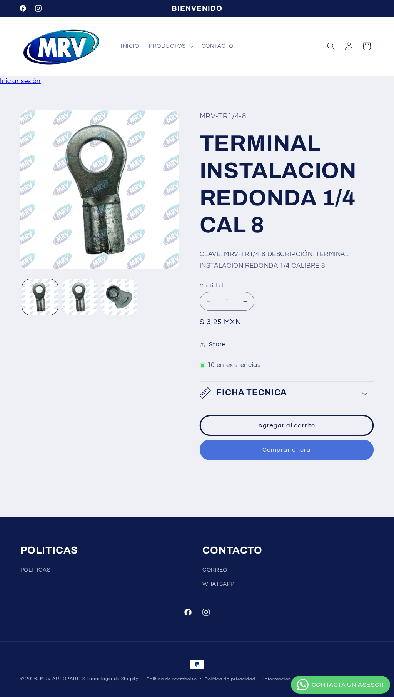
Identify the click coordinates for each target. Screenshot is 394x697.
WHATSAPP (218, 584)
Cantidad (211, 285)
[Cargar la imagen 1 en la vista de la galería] (40, 297)
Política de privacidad (230, 679)
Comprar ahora (286, 450)
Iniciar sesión (20, 81)
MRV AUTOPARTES (62, 679)
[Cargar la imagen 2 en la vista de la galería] (79, 297)
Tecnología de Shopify (112, 679)
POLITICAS (35, 570)
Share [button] (217, 344)
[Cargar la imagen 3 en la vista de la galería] (119, 297)
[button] (170, 46)
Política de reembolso (171, 679)
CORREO (214, 570)
